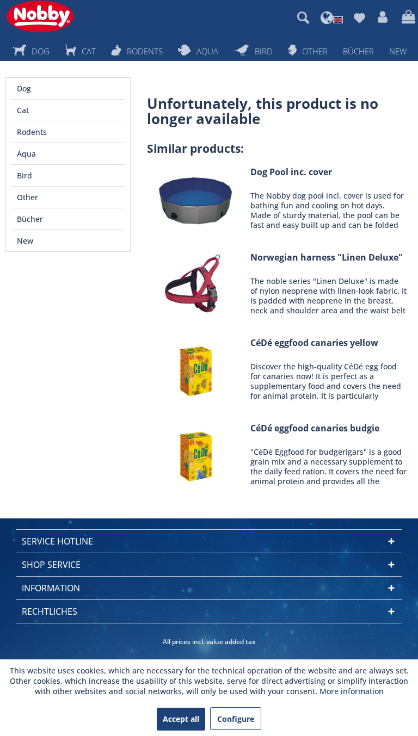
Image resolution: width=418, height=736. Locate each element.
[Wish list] (359, 17)
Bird (24, 175)
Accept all (181, 719)
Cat (23, 110)
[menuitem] (303, 17)
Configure (235, 719)
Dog (24, 88)
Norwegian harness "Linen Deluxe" (326, 257)
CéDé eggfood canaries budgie (314, 428)
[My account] (383, 17)
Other (27, 197)
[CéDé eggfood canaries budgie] (195, 454)
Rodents (32, 132)
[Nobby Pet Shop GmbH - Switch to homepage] (40, 16)
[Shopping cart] (407, 17)
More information (351, 691)
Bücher (30, 219)
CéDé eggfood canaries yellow (314, 343)
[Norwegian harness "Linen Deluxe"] (195, 284)
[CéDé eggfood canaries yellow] (195, 369)
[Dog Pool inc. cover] (195, 198)
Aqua (26, 154)
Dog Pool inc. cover (291, 172)
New (25, 241)
